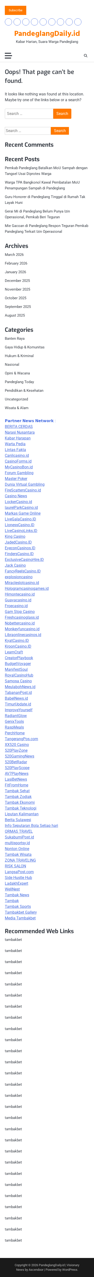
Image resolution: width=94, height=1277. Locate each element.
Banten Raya (15, 338)
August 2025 (15, 315)
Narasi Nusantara (20, 432)
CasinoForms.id (18, 461)
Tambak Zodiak (18, 796)
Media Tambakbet (20, 918)
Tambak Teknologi (20, 808)
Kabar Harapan (18, 438)
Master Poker (16, 478)
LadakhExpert (16, 883)
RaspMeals (14, 727)
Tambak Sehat (17, 791)
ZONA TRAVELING (20, 860)
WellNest (12, 889)
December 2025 (17, 281)
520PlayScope (17, 767)
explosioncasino (19, 577)
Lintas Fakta (15, 449)
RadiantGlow (16, 715)
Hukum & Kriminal (19, 356)
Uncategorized (16, 399)
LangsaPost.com (19, 872)
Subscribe (15, 10)
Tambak (12, 900)
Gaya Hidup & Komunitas (25, 347)
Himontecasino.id (20, 594)
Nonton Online (17, 848)
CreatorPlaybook (19, 658)
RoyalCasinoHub (19, 675)
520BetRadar (16, 762)
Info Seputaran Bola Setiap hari (31, 825)
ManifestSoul (16, 669)
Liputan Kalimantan (22, 814)
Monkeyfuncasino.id (22, 629)
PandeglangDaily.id (47, 34)
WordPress (69, 1269)
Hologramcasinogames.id (27, 588)
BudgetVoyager (18, 663)
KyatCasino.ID (17, 640)
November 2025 (17, 289)
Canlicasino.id (17, 455)
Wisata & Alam (16, 408)
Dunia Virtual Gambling (25, 484)
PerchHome (15, 733)
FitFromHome (16, 785)
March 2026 (14, 255)
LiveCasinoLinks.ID (21, 530)
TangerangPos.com (21, 739)
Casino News (16, 496)
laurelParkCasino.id (21, 507)
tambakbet (13, 940)
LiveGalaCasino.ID (20, 519)
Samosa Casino (18, 681)
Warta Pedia (15, 444)
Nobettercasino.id (20, 623)
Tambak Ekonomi (20, 802)
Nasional (12, 364)
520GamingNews (19, 756)
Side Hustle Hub (18, 877)
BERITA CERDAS (19, 426)
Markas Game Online (22, 513)
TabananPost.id (18, 692)
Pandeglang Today (19, 382)
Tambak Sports (18, 906)
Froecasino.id (16, 606)
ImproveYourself (19, 710)
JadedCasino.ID (18, 542)
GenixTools (14, 721)
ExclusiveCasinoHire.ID (24, 559)
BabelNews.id (16, 698)
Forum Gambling (19, 473)
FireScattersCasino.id (23, 490)
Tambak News (17, 895)
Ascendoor (36, 1269)
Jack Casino (15, 565)
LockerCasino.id (18, 501)
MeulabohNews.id (20, 687)
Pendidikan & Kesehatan (24, 390)
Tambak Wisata (18, 854)
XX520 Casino (17, 744)
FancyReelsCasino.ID (23, 571)
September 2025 (18, 307)
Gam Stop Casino (20, 611)
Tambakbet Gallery (21, 912)
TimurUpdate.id (18, 704)
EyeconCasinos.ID (20, 548)
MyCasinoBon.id (19, 467)
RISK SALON (15, 866)
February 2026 (16, 263)
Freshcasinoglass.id (22, 617)
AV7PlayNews (16, 773)
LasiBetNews (16, 779)
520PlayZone (16, 750)
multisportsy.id (17, 843)
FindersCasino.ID (19, 554)
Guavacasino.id (18, 600)
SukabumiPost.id (19, 837)
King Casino (15, 536)
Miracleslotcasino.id (22, 582)
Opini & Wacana (17, 373)
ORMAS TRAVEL (19, 831)
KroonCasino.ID (18, 646)
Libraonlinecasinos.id (23, 634)
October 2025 (15, 298)
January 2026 (15, 272)
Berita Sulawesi (18, 820)
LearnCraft (14, 652)
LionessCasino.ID (19, 525)
